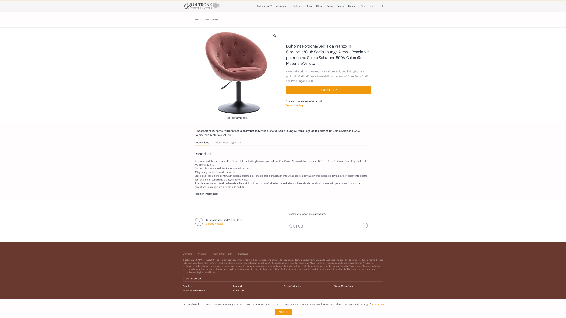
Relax (309, 6)
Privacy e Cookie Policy (222, 253)
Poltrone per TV (264, 6)
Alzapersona (282, 6)
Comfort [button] (352, 6)
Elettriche (297, 6)
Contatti (202, 253)
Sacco (330, 6)
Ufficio (319, 6)
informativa (377, 304)
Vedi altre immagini (237, 117)
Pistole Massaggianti (344, 286)
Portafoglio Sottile (292, 286)
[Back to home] (201, 6)
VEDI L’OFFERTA (328, 90)
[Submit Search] (365, 226)
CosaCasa (187, 286)
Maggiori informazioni (207, 193)
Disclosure (243, 253)
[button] (381, 6)
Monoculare (239, 290)
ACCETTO (284, 312)
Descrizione (202, 142)
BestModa (238, 286)
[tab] (201, 142)
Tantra (340, 6)
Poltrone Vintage (295, 105)
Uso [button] (371, 6)
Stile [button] (363, 6)
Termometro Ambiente (194, 290)
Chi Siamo (187, 253)
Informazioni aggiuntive (228, 142)
